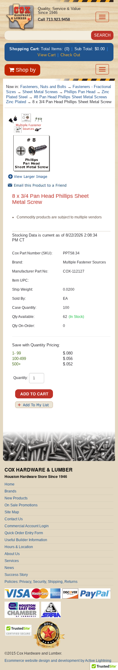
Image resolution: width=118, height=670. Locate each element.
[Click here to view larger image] (32, 153)
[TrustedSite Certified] (18, 630)
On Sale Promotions (21, 505)
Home (10, 484)
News (9, 568)
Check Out (70, 55)
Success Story (16, 575)
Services (12, 561)
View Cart (47, 55)
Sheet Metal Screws (40, 92)
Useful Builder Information (26, 540)
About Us (12, 554)
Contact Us (14, 519)
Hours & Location (19, 547)
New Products (16, 498)
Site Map (12, 512)
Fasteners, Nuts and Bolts (43, 86)
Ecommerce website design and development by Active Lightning (58, 661)
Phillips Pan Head (79, 92)
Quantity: (20, 378)
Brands (10, 491)
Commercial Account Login (27, 526)
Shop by (25, 70)
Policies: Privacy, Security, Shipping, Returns (41, 582)
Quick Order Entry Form (24, 533)
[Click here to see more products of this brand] (26, 123)
